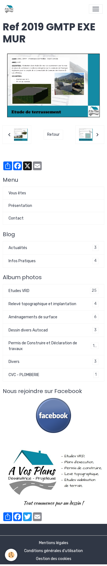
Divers (53, 361)
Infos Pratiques (53, 260)
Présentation (20, 205)
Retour (53, 134)
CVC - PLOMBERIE (53, 374)
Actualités (53, 247)
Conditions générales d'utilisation (53, 550)
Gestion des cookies (53, 558)
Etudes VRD (53, 290)
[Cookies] (11, 555)
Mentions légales (53, 543)
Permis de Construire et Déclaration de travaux (53, 346)
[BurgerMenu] (96, 9)
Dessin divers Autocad (53, 330)
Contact (16, 218)
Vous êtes (17, 193)
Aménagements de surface (53, 316)
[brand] (10, 9)
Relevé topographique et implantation (53, 303)
